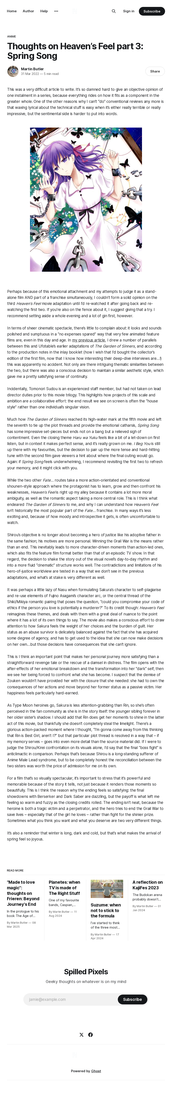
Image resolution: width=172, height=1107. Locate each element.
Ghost (96, 1071)
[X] (81, 1035)
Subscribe (152, 11)
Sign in (128, 11)
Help (44, 11)
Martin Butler (32, 69)
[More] (56, 11)
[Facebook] (90, 1035)
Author (28, 11)
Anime (11, 36)
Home (12, 11)
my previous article (88, 340)
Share (155, 71)
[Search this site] (113, 11)
